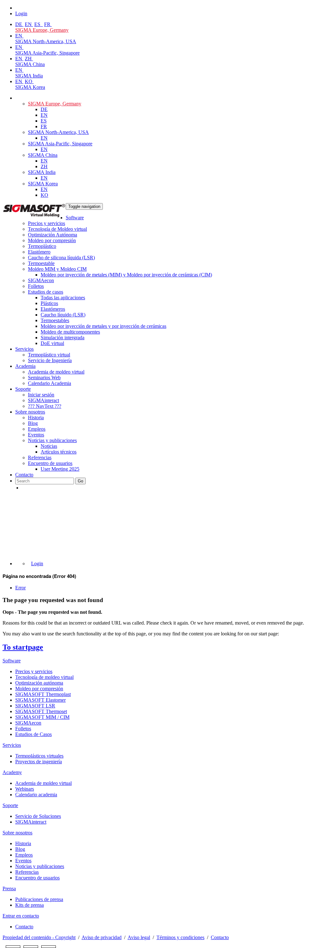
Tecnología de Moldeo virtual (57, 229)
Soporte (23, 389)
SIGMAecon (28, 723)
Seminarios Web (44, 377)
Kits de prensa (29, 905)
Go (80, 481)
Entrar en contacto (21, 915)
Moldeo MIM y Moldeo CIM (57, 269)
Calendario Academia (49, 383)
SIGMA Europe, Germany (42, 30)
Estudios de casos (45, 292)
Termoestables (55, 320)
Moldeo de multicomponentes (70, 332)
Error (20, 587)
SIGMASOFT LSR (35, 705)
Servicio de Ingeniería (50, 360)
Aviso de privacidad (102, 937)
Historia (36, 417)
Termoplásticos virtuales (39, 756)
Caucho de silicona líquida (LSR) (61, 257)
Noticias (49, 446)
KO (29, 81)
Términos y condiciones (180, 937)
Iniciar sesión (41, 394)
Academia (25, 366)
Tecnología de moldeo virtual (44, 677)
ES (38, 24)
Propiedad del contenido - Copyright (39, 937)
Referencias (39, 457)
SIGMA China (30, 64)
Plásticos (49, 303)
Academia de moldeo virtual (56, 372)
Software (75, 217)
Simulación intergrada (62, 337)
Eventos (36, 434)
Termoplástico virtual (49, 354)
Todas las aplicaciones (63, 297)
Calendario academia (36, 794)
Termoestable (41, 263)
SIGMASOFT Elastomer (40, 700)
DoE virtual (52, 343)
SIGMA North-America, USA (45, 41)
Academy (12, 772)
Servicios (24, 349)
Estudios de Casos (33, 734)
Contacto (24, 474)
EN (29, 24)
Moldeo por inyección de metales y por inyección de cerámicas (103, 326)
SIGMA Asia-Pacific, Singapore (47, 53)
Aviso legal (139, 937)
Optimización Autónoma (52, 234)
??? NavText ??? (44, 406)
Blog (33, 423)
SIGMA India (29, 75)
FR (48, 24)
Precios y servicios (46, 223)
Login (37, 563)
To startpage (23, 647)
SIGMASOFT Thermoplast (43, 694)
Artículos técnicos (58, 451)
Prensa (9, 888)
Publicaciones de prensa (39, 899)
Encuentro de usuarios (50, 463)
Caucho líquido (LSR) (63, 314)
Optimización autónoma (39, 683)
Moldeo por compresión (52, 240)
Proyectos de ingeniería (38, 761)
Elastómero (39, 252)
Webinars (24, 789)
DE (19, 24)
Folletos (36, 286)
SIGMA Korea (30, 87)
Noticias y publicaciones (52, 440)
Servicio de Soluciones (38, 816)
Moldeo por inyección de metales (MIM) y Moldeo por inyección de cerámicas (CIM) (126, 274)
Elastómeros (53, 309)
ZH (29, 58)
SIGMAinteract (43, 400)
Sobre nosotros (30, 411)
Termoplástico (42, 246)
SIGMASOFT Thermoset (41, 711)
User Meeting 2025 (60, 469)
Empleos (36, 429)
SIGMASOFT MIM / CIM (42, 717)
